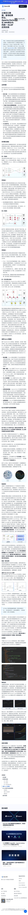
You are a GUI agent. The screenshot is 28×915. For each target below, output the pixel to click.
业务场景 (4, 777)
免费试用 (22, 6)
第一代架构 (6, 781)
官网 (20, 880)
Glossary (3, 897)
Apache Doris (11, 48)
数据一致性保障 (7, 791)
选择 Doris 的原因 (6, 786)
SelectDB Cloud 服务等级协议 (20, 897)
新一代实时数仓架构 (7, 784)
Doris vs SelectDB (23, 887)
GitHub (20, 878)
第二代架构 (6, 782)
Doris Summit (22, 883)
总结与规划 (5, 795)
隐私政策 (16, 895)
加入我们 (3, 893)
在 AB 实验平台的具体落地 (8, 788)
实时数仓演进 (5, 779)
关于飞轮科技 (4, 891)
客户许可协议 (17, 891)
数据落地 (5, 790)
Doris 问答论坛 (22, 885)
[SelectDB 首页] (6, 6)
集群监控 (5, 793)
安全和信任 (3, 895)
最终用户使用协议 (18, 893)
